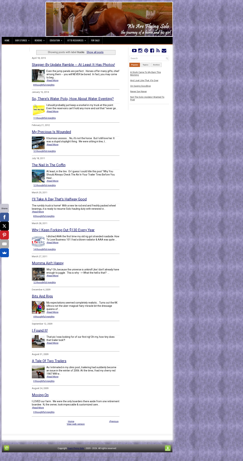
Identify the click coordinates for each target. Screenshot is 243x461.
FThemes (48, 457)
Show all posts (95, 52)
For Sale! (95, 40)
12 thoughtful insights (44, 151)
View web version (76, 424)
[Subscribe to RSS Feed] (158, 51)
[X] (4, 226)
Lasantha (77, 457)
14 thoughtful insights (44, 249)
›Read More (52, 80)
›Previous (113, 421)
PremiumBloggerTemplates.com (98, 457)
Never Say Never (138, 91)
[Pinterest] (146, 51)
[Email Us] (164, 51)
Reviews (39, 40)
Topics (145, 65)
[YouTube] (134, 51)
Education (56, 40)
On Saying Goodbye (140, 86)
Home (7, 40)
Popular (134, 65)
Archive (156, 65)
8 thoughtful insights (43, 85)
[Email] (4, 243)
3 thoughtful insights (43, 381)
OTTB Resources (76, 40)
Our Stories (22, 40)
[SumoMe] (4, 252)
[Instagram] (140, 51)
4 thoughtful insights (43, 316)
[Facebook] (152, 51)
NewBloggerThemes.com (128, 457)
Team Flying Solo (75, 448)
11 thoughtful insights (44, 118)
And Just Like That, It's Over (144, 80)
